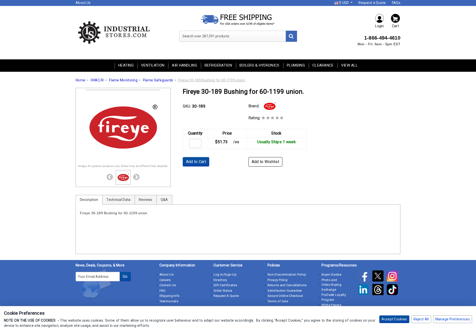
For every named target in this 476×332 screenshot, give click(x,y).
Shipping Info (169, 296)
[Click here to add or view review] (273, 118)
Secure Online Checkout (285, 296)
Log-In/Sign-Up (225, 274)
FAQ (162, 290)
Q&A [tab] (164, 200)
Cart (395, 26)
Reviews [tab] (145, 200)
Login (379, 26)
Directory (220, 280)
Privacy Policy (278, 280)
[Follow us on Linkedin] (365, 290)
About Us (83, 3)
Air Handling (184, 65)
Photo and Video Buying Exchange (331, 284)
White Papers (331, 305)
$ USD (344, 3)
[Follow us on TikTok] (393, 290)
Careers (165, 280)
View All (349, 65)
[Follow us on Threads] (379, 290)
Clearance (323, 65)
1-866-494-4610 (382, 38)
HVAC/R (97, 80)
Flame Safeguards (158, 80)
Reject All (421, 319)
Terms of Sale (278, 301)
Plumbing (296, 65)
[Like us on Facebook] (365, 277)
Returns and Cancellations (287, 285)
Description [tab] (89, 200)
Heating (126, 65)
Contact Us (167, 285)
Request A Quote (226, 296)
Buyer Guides (331, 274)
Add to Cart (196, 161)
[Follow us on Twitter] (379, 277)
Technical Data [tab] (118, 200)
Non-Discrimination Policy (287, 274)
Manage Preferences (452, 319)
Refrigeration (218, 65)
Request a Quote (372, 3)
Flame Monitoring (123, 80)
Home (80, 80)
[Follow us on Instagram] (393, 277)
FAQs (396, 3)
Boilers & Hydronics (259, 65)
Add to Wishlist (265, 161)
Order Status (222, 290)
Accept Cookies (394, 319)
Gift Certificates (225, 285)
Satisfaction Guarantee (285, 290)
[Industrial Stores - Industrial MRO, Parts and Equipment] (113, 32)
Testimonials (168, 301)
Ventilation (152, 65)
